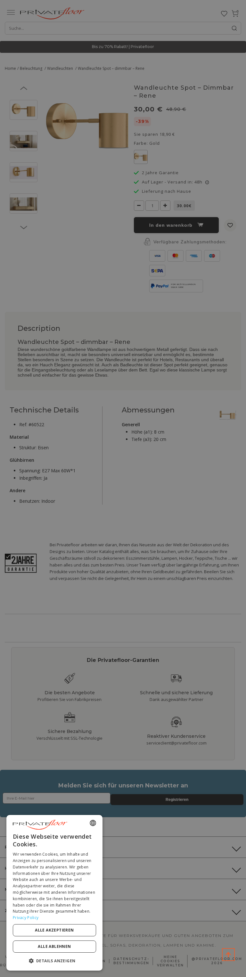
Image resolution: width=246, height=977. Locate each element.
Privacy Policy (25, 917)
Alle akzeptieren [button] (54, 930)
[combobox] (93, 823)
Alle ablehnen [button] (54, 946)
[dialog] (54, 893)
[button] (54, 960)
